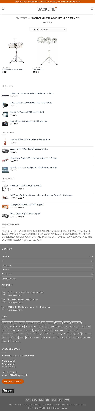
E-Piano (36, 330)
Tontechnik (6, 274)
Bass (42, 323)
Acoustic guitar (7, 323)
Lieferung (72, 334)
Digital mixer (86, 326)
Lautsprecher (62, 334)
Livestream (6, 265)
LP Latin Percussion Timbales (13, 70)
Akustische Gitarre (33, 323)
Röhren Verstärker (48, 337)
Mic (79, 334)
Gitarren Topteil (72, 330)
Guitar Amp (22, 334)
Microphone (86, 334)
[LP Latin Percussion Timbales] (16, 50)
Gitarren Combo (59, 330)
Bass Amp (58, 323)
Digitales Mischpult (72, 326)
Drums (13, 330)
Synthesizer (87, 337)
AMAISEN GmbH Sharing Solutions (23, 300)
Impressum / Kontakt (32, 405)
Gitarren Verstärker (9, 334)
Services (5, 269)
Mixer (22, 337)
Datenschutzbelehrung (76, 405)
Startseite (21, 18)
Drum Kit (5, 330)
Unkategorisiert (8, 278)
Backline (5, 256)
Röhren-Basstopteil (32, 337)
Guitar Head (32, 334)
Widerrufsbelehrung (56, 405)
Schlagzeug (60, 337)
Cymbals (61, 326)
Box (47, 326)
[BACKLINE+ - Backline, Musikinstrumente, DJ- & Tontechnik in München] (47, 9)
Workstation (16, 341)
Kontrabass (51, 334)
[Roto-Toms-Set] (47, 50)
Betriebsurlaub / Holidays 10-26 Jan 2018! (25, 292)
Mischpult (14, 337)
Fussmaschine (46, 330)
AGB (44, 405)
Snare (68, 337)
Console (53, 326)
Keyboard (41, 334)
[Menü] (3, 9)
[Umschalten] (92, 256)
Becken (40, 326)
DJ (3, 260)
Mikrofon (5, 337)
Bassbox (67, 323)
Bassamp (50, 323)
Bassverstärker (31, 326)
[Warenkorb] (92, 8)
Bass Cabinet (76, 323)
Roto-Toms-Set (38, 70)
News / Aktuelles (16, 405)
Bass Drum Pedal (8, 326)
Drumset (21, 330)
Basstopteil (20, 326)
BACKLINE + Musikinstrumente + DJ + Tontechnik (29, 307)
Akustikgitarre (19, 323)
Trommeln (6, 341)
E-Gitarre (29, 330)
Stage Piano (76, 337)
